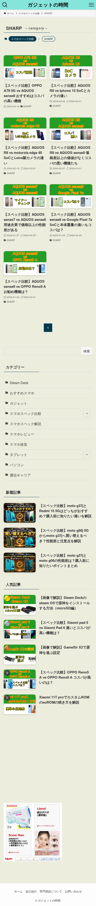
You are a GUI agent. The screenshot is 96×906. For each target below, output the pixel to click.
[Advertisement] (48, 758)
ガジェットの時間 (48, 4)
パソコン (17, 464)
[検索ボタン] (5, 5)
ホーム (18, 891)
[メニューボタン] (91, 5)
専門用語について (51, 891)
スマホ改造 (18, 444)
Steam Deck (19, 382)
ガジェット (18, 403)
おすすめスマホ (22, 392)
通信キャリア (20, 474)
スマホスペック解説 (25, 423)
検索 (86, 351)
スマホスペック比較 (22, 39)
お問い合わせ (73, 891)
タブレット (18, 454)
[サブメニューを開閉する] (86, 413)
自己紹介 (31, 891)
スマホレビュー (22, 433)
